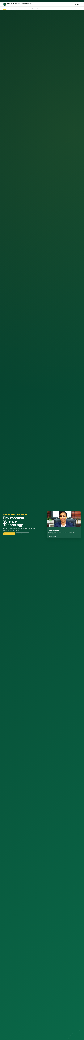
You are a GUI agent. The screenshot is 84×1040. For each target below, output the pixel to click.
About (8, 8)
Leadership (14, 8)
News (44, 8)
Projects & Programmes (36, 8)
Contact (79, 0)
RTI (54, 8)
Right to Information (72, 0)
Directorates (21, 8)
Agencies (27, 8)
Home (4, 8)
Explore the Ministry (9, 533)
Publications (49, 8)
